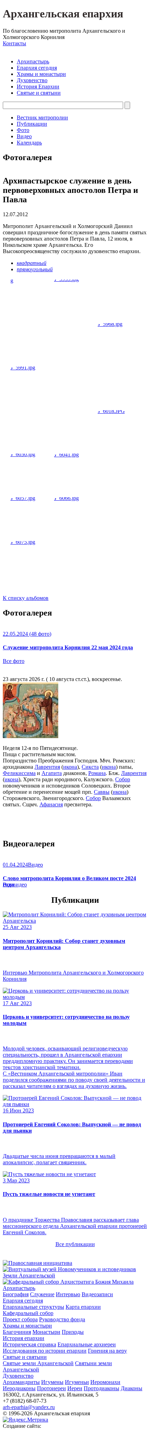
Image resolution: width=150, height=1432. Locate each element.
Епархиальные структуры (33, 1307)
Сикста (90, 767)
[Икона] (30, 736)
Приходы (73, 1332)
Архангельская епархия (63, 13)
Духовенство (32, 80)
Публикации (32, 124)
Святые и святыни (39, 93)
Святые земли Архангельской (38, 1363)
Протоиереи (51, 1388)
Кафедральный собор (28, 1313)
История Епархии (38, 86)
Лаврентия (47, 767)
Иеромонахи (105, 1382)
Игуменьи (77, 1382)
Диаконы (131, 1388)
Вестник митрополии (42, 117)
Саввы (102, 792)
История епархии (23, 1338)
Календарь (29, 143)
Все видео (15, 884)
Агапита (52, 773)
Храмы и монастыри (41, 74)
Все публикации (75, 1244)
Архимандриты (21, 1382)
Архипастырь (33, 61)
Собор (122, 779)
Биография (16, 1294)
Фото (23, 130)
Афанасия (51, 804)
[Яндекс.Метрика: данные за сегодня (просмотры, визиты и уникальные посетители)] (25, 1420)
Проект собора (20, 1319)
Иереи (74, 1388)
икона (70, 767)
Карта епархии (83, 1307)
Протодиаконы (101, 1388)
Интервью (68, 1294)
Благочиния (17, 1332)
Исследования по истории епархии (45, 1351)
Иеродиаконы (19, 1388)
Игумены (52, 1382)
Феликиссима (19, 773)
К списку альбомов (25, 598)
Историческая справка (29, 1344)
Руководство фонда (62, 1319)
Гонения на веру (107, 1351)
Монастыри (46, 1332)
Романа (97, 773)
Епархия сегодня (37, 68)
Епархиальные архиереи (87, 1344)
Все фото (13, 661)
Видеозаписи (97, 1294)
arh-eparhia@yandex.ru (29, 1407)
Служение (42, 1294)
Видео (24, 136)
